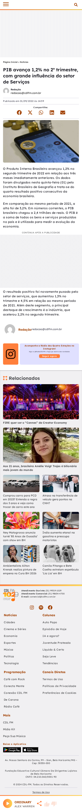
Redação (16, 89)
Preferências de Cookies (59, 693)
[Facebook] (50, 607)
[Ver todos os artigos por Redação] (6, 91)
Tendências (50, 663)
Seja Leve (49, 656)
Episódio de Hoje (54, 629)
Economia (11, 636)
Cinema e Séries (15, 629)
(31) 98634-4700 (56, 593)
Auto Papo (50, 622)
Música (8, 649)
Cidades (9, 622)
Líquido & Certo (53, 649)
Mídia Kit (9, 729)
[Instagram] (32, 607)
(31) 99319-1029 (53, 590)
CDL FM (8, 722)
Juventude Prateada (57, 642)
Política (9, 656)
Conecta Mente (14, 686)
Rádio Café (12, 706)
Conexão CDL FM (15, 693)
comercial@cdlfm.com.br (42, 596)
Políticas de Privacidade (59, 686)
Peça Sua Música (14, 736)
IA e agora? (51, 636)
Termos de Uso (53, 679)
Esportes (10, 642)
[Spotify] (41, 607)
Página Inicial (10, 62)
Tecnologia (11, 663)
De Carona (11, 699)
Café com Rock (14, 679)
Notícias (24, 62)
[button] (76, 5)
